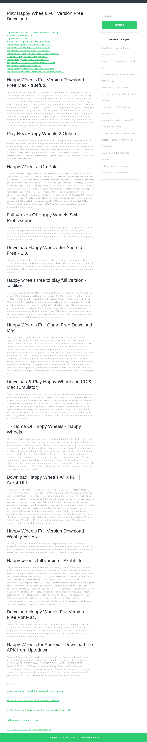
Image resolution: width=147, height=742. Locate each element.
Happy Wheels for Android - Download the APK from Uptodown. (35, 72)
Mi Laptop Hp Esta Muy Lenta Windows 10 (29, 729)
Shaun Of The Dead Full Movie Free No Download (33, 700)
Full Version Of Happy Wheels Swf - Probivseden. (29, 41)
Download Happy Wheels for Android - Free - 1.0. (29, 44)
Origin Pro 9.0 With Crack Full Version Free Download (35, 691)
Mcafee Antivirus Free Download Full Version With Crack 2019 (39, 710)
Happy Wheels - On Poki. (18, 38)
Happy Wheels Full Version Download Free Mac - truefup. (33, 32)
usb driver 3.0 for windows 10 (117, 87)
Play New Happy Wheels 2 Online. (22, 35)
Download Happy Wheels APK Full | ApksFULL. (28, 59)
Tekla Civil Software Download (22, 720)
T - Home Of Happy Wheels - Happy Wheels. (27, 56)
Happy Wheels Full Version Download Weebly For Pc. (31, 62)
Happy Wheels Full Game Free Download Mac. (28, 50)
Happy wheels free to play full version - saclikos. (28, 47)
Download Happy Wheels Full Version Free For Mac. (30, 68)
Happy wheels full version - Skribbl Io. (24, 65)
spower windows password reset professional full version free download (119, 139)
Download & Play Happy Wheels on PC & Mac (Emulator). (33, 53)
